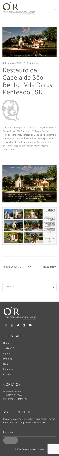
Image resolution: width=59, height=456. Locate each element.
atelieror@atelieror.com (15, 399)
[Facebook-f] (6, 325)
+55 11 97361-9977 (12, 395)
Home (6, 343)
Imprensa (8, 369)
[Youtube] (30, 325)
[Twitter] (18, 325)
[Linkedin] (24, 325)
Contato (7, 374)
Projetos (7, 359)
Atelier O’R (8, 348)
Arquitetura (33, 63)
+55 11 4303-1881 (12, 391)
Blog (5, 364)
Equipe (6, 353)
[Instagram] (12, 325)
